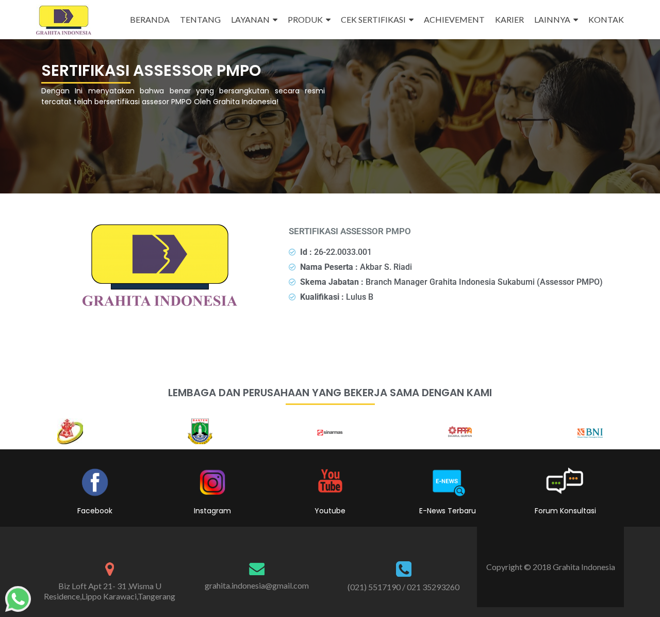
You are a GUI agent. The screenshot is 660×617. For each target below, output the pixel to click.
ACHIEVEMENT (454, 19)
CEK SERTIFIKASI (373, 19)
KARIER (509, 19)
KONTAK (606, 19)
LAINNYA (552, 19)
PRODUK (305, 19)
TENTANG (200, 19)
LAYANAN (250, 19)
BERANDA (150, 19)
